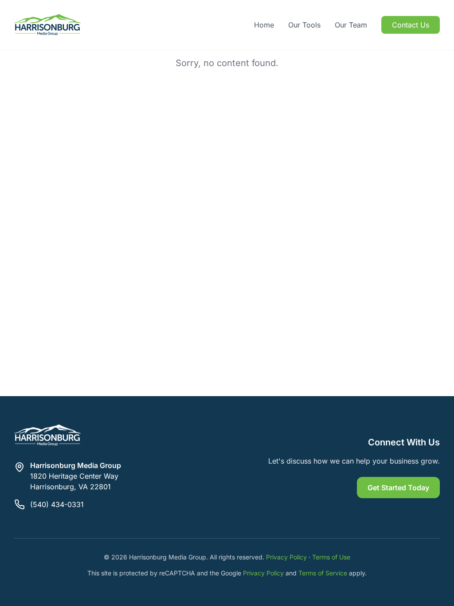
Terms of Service (322, 573)
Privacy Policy (286, 557)
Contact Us (410, 24)
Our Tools (304, 24)
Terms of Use (331, 557)
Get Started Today (398, 487)
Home (264, 24)
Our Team (351, 24)
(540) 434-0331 (57, 504)
